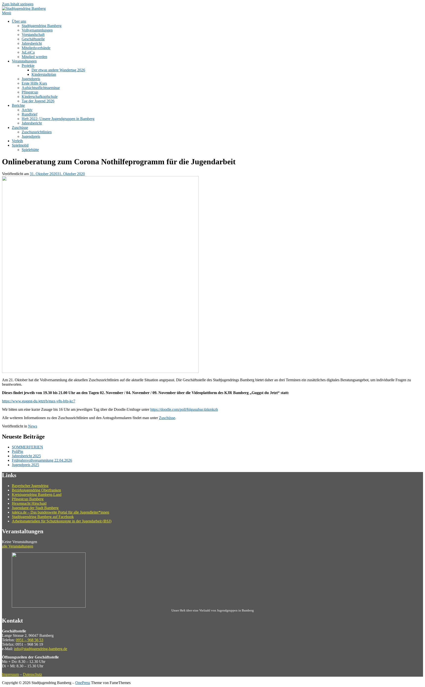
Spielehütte (30, 150)
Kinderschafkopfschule (40, 96)
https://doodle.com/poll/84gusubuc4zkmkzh (184, 409)
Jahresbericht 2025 (26, 456)
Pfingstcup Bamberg (28, 499)
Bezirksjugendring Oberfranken (36, 490)
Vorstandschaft (33, 34)
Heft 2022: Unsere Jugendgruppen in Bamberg (58, 119)
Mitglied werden (34, 57)
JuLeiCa (28, 52)
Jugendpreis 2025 (25, 465)
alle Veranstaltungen (17, 546)
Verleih (17, 141)
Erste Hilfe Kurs (34, 83)
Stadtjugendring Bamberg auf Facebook (43, 517)
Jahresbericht (32, 43)
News (32, 426)
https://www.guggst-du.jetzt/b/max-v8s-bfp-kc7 (38, 401)
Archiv (27, 110)
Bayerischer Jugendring (30, 486)
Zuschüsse (20, 127)
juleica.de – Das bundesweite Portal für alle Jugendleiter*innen (60, 512)
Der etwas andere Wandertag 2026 (58, 70)
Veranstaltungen (24, 61)
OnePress (82, 683)
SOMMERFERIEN (27, 447)
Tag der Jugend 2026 (38, 101)
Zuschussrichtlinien (37, 132)
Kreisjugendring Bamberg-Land (36, 494)
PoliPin (17, 451)
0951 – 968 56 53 (29, 640)
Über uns (19, 21)
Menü (6, 13)
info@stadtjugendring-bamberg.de (40, 649)
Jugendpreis (31, 79)
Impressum (10, 674)
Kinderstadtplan (43, 74)
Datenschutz (32, 674)
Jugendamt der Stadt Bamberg (35, 508)
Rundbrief (29, 114)
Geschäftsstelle (33, 39)
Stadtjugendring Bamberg (41, 26)
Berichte (18, 105)
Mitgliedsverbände (36, 48)
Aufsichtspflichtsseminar (41, 88)
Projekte (28, 65)
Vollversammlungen (37, 30)
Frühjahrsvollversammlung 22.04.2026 (42, 460)
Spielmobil (20, 145)
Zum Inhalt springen (17, 4)
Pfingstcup (30, 92)
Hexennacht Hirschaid (29, 503)
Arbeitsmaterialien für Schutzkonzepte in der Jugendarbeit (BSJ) (61, 521)
